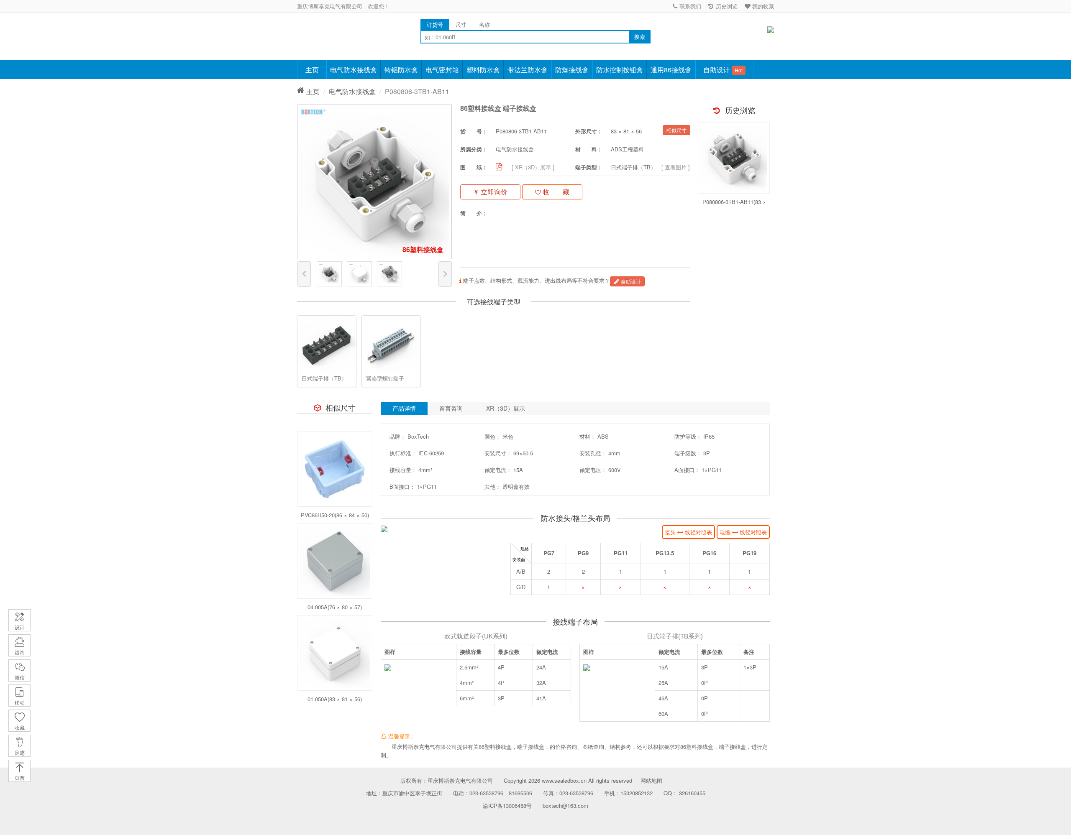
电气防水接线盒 (353, 69)
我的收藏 (762, 6)
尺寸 (461, 24)
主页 (312, 69)
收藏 (20, 727)
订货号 (435, 24)
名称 (484, 24)
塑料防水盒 (483, 69)
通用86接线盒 (671, 69)
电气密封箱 (442, 69)
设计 (20, 627)
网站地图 (651, 780)
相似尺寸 (676, 129)
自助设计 (723, 69)
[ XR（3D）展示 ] (533, 167)
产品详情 (404, 408)
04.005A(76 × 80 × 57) (334, 607)
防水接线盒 (326, 33)
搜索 (639, 37)
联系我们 (689, 6)
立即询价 (493, 192)
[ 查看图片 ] (675, 167)
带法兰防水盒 (527, 69)
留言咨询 (451, 408)
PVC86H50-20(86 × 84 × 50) (335, 515)
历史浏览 (726, 6)
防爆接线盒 (572, 69)
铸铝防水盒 (401, 69)
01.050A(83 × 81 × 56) (334, 699)
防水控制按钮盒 (619, 69)
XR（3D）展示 (505, 408)
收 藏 (555, 192)
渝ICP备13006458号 (507, 805)
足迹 (20, 752)
